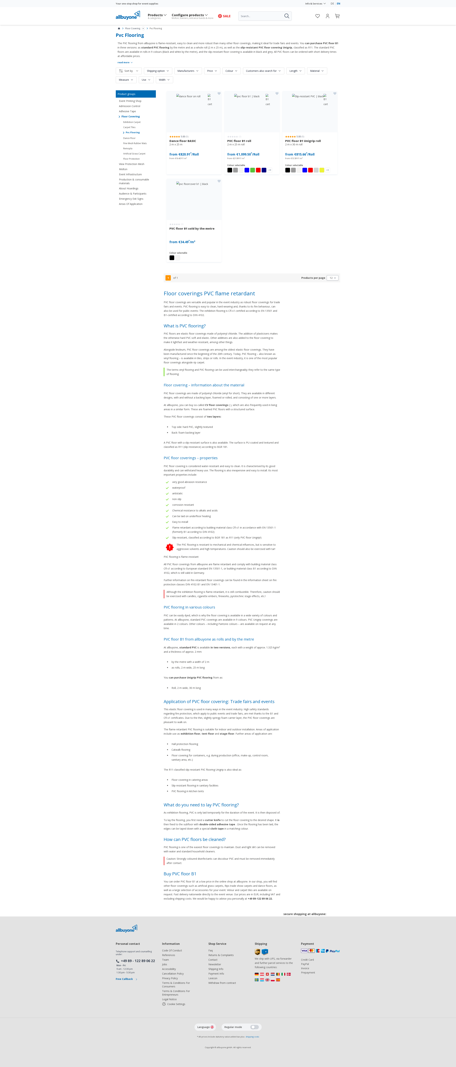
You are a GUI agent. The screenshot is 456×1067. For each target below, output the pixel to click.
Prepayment (308, 972)
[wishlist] (317, 16)
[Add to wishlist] (219, 93)
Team (165, 959)
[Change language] (212, 1027)
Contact (212, 959)
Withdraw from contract (222, 983)
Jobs (164, 964)
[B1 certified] (194, 112)
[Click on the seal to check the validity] (334, 916)
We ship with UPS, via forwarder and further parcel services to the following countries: (274, 963)
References (168, 955)
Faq (210, 950)
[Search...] (286, 16)
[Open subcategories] (143, 28)
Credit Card (307, 959)
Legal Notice (169, 999)
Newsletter (214, 964)
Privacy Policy (170, 978)
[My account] (327, 16)
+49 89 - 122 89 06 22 (138, 961)
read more (123, 62)
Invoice (305, 968)
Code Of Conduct (172, 950)
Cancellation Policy (173, 973)
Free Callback (125, 979)
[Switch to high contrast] (254, 1027)
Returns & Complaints (221, 955)
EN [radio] (338, 3)
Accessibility (169, 969)
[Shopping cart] (337, 16)
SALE (226, 16)
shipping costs (252, 1036)
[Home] (119, 28)
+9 (269, 170)
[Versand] (274, 978)
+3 (327, 170)
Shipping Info (215, 969)
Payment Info (216, 973)
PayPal (305, 964)
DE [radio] (332, 3)
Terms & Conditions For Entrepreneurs (176, 992)
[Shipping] (261, 954)
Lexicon (212, 978)
